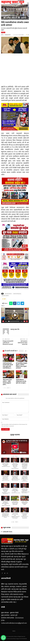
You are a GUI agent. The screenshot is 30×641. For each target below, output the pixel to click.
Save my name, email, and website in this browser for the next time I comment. (14, 425)
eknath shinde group (17, 293)
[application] (15, 315)
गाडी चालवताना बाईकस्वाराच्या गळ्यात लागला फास (22, 342)
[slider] (13, 321)
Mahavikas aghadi (5, 295)
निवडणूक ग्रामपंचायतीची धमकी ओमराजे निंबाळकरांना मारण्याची (8, 342)
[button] (15, 315)
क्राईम (4, 354)
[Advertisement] (15, 70)
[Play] (3, 321)
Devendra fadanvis (8, 293)
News (14, 631)
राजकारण (3, 32)
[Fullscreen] (27, 321)
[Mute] (24, 321)
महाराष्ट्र (17, 354)
